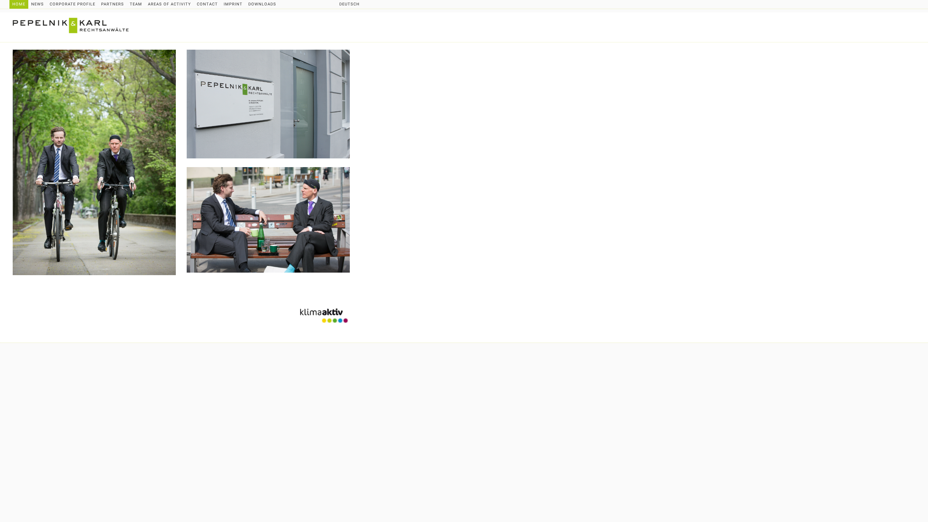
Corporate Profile (72, 4)
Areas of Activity (169, 4)
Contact (207, 4)
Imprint (233, 4)
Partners (112, 4)
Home (18, 4)
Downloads (262, 4)
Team (136, 4)
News (37, 4)
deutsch (349, 4)
